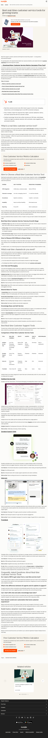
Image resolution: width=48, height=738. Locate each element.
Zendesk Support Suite (8, 431)
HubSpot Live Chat (5, 274)
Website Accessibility (30, 732)
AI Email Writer (39, 566)
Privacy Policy (15, 732)
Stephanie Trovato (11, 15)
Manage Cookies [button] (39, 732)
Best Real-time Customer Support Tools (11, 91)
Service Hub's (4, 296)
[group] (24, 680)
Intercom (4, 478)
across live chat (30, 128)
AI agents (30, 422)
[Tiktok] (33, 717)
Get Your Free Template (10, 169)
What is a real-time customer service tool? (11, 83)
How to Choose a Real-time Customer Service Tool (13, 86)
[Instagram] (19, 717)
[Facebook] (16, 717)
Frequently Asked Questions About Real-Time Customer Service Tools (17, 94)
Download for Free (15, 24)
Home (2, 4)
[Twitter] (25, 717)
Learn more (20, 169)
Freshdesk (4, 520)
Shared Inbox (10, 296)
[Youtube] (22, 717)
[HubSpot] (24, 727)
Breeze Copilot (30, 566)
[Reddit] (30, 717)
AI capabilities (43, 177)
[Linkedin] (28, 717)
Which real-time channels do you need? (11, 88)
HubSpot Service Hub (29, 75)
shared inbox (5, 292)
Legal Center (8, 732)
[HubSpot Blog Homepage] (4, 1)
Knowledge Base (9, 312)
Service (6, 4)
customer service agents (35, 263)
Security (21, 732)
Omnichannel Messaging (17, 278)
